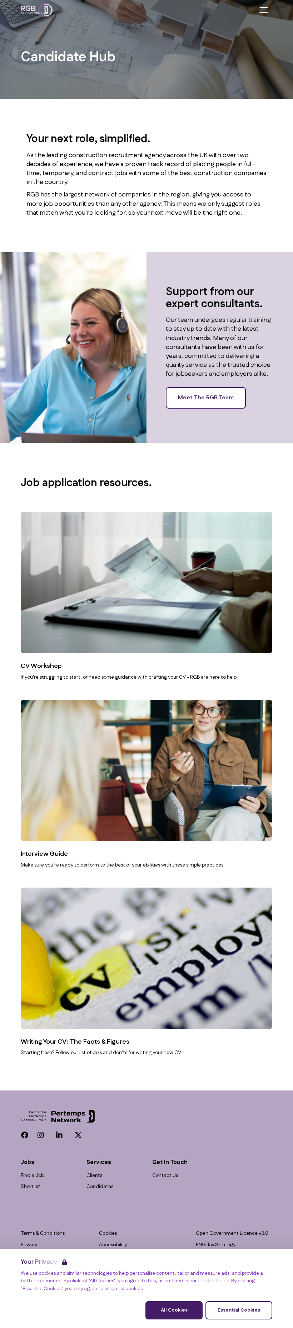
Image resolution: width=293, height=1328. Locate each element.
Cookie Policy (213, 1280)
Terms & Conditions (43, 1233)
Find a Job (32, 1175)
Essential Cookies (239, 1310)
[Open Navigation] (263, 10)
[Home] (37, 10)
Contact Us (165, 1175)
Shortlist (30, 1186)
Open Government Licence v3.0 (232, 1233)
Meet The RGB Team (206, 398)
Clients (94, 1175)
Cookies (108, 1233)
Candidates (99, 1186)
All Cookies (174, 1310)
